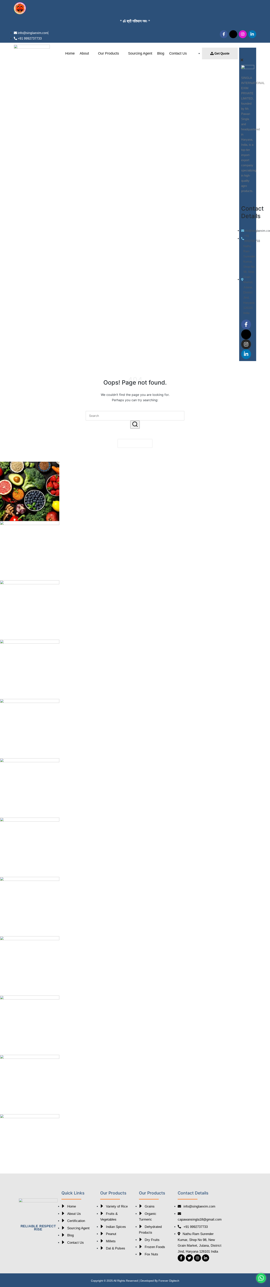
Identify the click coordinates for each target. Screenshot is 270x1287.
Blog (160, 53)
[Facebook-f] (224, 34)
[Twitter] (189, 1257)
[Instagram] (243, 34)
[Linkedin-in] (252, 34)
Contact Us (178, 53)
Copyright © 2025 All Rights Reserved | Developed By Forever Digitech (135, 1280)
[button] (247, 54)
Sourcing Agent (140, 53)
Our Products (108, 53)
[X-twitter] (233, 34)
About (84, 53)
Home (70, 53)
